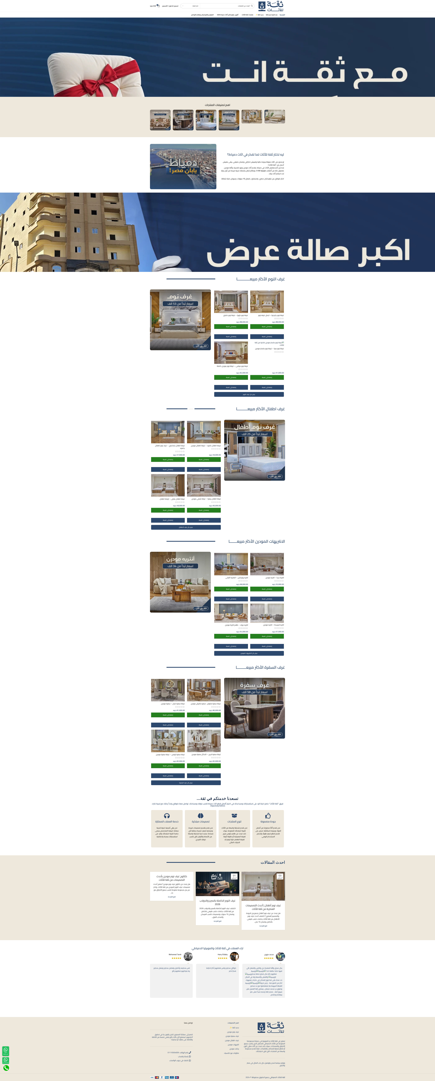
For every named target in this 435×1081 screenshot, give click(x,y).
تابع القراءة (263, 925)
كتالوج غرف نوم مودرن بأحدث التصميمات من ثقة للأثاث (171, 878)
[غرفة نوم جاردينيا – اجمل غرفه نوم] (267, 302)
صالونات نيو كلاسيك (231, 1053)
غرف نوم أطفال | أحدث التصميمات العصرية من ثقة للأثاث (263, 907)
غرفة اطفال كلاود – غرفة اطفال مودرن (206, 445)
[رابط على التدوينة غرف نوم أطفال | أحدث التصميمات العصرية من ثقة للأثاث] (263, 886)
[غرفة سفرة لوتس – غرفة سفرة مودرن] (168, 741)
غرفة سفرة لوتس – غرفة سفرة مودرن (170, 754)
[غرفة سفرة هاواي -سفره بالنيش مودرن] (204, 690)
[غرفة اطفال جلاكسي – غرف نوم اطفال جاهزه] (168, 432)
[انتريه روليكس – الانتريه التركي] (231, 564)
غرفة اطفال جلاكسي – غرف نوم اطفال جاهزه (170, 447)
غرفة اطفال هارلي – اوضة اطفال (172, 499)
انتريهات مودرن (233, 1044)
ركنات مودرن (234, 1048)
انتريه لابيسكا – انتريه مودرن (273, 624)
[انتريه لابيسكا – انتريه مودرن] (267, 613)
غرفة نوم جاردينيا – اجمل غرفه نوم (271, 315)
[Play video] (183, 166)
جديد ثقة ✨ (234, 1027)
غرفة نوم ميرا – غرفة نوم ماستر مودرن (269, 348)
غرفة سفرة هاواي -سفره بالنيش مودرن (206, 703)
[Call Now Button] (6, 1068)
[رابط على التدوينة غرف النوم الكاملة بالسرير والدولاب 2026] (217, 884)
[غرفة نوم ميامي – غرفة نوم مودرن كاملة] (231, 352)
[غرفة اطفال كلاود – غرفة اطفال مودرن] (204, 432)
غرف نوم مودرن (233, 1032)
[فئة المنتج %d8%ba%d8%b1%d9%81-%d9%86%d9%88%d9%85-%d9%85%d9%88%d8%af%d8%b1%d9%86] (229, 120)
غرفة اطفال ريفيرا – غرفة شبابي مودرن (206, 498)
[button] (267, 326)
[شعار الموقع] (271, 5)
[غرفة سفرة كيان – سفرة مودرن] (168, 690)
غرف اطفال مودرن (232, 1040)
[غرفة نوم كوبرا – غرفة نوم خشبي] (231, 302)
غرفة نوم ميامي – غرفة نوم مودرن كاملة (232, 366)
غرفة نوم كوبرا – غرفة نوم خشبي (235, 315)
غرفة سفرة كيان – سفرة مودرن (173, 703)
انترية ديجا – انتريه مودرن (275, 577)
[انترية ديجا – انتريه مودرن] (267, 564)
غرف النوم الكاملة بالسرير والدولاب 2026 (218, 902)
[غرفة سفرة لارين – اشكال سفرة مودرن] (204, 741)
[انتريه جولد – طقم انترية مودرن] (231, 613)
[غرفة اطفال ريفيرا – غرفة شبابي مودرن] (204, 485)
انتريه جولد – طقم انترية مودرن (236, 625)
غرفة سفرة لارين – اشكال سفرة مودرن (206, 754)
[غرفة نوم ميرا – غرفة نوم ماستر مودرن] (267, 343)
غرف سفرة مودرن (232, 1036)
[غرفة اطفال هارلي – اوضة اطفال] (168, 485)
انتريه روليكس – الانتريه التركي (236, 577)
